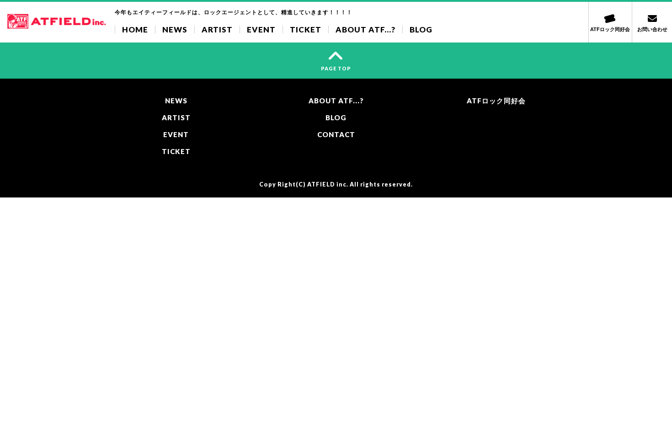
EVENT (261, 29)
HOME (135, 29)
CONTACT (336, 134)
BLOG (421, 29)
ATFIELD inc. (327, 184)
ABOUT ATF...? (365, 29)
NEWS (174, 29)
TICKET (305, 29)
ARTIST (217, 29)
